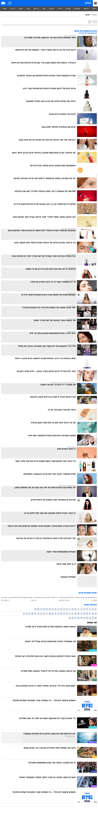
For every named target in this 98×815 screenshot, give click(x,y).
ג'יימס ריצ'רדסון (64, 600)
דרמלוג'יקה (5, 600)
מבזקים (77, 9)
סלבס (21, 9)
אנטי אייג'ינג (58, 597)
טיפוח (95, 597)
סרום (88, 15)
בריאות (36, 9)
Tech (5, 9)
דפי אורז (34, 600)
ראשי (94, 9)
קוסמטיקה (89, 597)
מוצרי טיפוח (33, 597)
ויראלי (59, 9)
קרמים (3, 597)
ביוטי (76, 597)
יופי (84, 597)
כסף (44, 9)
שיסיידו (94, 600)
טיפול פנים (70, 597)
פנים (27, 597)
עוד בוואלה (92, 623)
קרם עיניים (10, 597)
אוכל (28, 9)
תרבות (51, 9)
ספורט (68, 9)
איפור (65, 597)
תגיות (88, 3)
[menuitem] (86, 9)
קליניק (80, 597)
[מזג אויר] (10, 3)
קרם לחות (17, 597)
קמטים (23, 597)
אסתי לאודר (49, 597)
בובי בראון (41, 597)
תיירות (12, 9)
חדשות (86, 9)
